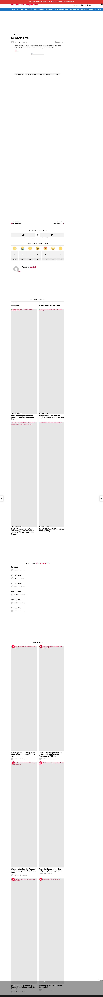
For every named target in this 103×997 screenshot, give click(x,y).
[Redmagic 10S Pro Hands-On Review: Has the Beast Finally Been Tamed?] (24, 931)
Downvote (52, 235)
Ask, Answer (49, 9)
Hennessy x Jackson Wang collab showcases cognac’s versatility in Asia (23, 754)
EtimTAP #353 (16, 575)
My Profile (98, 9)
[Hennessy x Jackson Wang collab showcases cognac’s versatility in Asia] (24, 698)
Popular (76, 5)
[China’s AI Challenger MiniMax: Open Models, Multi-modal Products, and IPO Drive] (51, 698)
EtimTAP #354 (16, 583)
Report (57, 74)
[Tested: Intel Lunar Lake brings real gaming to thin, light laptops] (51, 814)
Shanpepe (15, 305)
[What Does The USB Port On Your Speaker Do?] (51, 931)
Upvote (23, 235)
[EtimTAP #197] (101, 498)
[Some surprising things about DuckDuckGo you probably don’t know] (24, 361)
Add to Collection (45, 74)
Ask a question (74, 9)
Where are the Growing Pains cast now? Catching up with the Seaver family (23, 870)
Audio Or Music (15, 303)
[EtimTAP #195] (1, 498)
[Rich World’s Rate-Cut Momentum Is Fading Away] (51, 474)
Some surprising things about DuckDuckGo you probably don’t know (23, 417)
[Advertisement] (51, 21)
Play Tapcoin (29, 9)
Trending (88, 5)
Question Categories (86, 9)
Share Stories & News (49, 303)
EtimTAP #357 (16, 608)
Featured (41, 303)
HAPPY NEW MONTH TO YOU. (49, 305)
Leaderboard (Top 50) (61, 9)
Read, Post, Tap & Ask (24, 4)
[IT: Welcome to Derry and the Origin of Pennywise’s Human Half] (51, 361)
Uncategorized (43, 563)
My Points (20, 9)
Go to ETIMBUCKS (39, 9)
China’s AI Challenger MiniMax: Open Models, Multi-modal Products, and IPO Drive (50, 754)
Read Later (20, 74)
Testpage (14, 567)
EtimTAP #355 (16, 591)
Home (13, 9)
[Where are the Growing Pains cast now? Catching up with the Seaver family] (24, 814)
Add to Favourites (32, 74)
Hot (82, 5)
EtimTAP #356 (16, 600)
